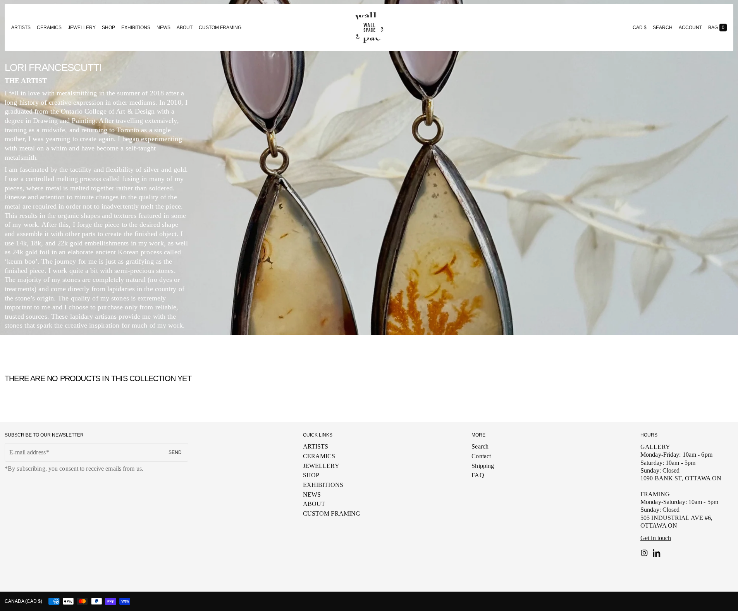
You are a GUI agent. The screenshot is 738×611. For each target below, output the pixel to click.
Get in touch (655, 538)
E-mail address (27, 452)
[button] (663, 27)
